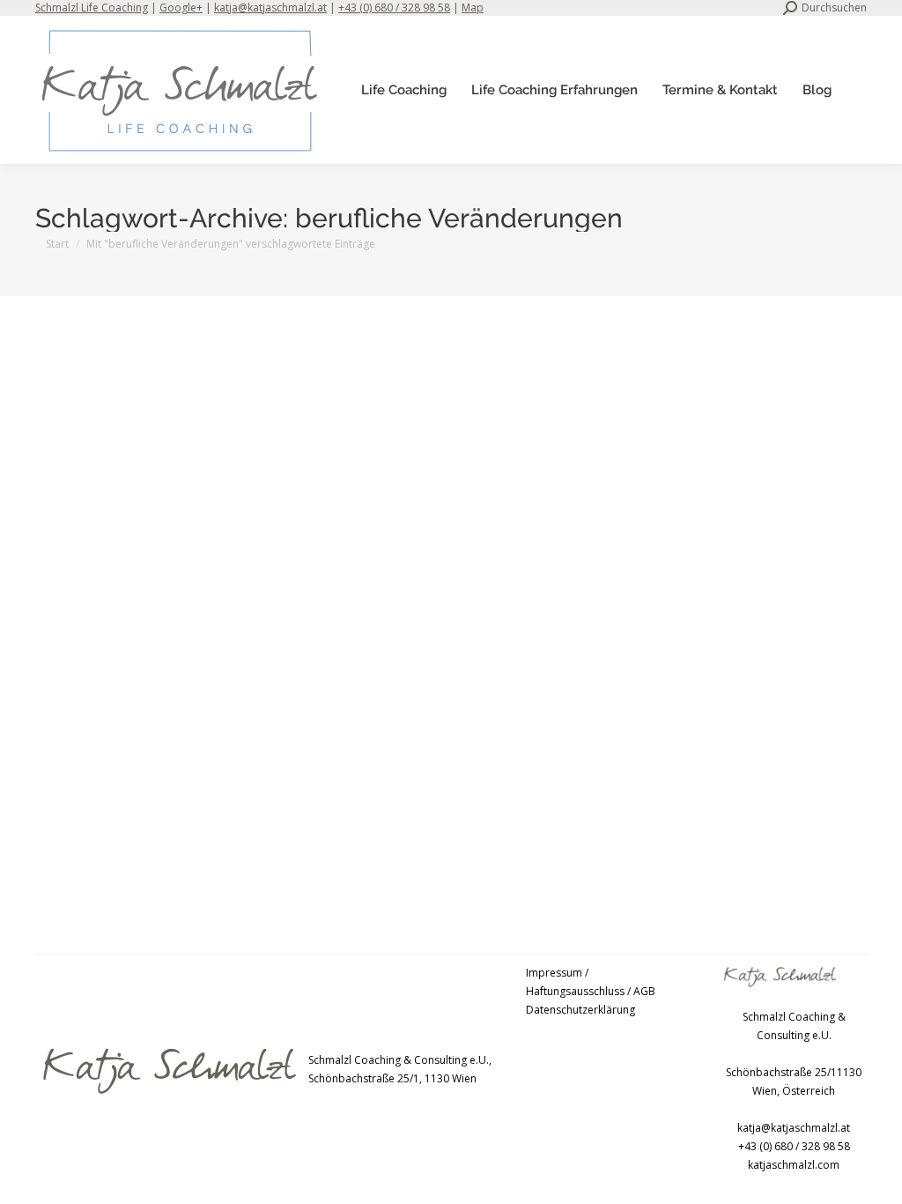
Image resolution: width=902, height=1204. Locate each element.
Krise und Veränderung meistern (137, 810)
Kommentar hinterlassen (471, 810)
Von (278, 810)
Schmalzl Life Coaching (91, 7)
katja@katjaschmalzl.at (270, 7)
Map (473, 7)
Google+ (181, 7)
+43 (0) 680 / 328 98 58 (394, 7)
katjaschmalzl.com (793, 1164)
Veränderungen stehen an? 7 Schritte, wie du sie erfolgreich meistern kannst (297, 782)
